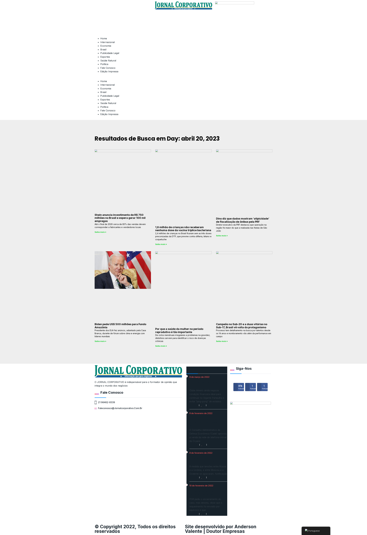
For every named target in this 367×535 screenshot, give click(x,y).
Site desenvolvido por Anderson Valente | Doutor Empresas (220, 529)
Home (103, 38)
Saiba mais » (100, 232)
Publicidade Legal (109, 53)
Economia (105, 45)
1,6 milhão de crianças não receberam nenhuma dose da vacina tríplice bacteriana (183, 229)
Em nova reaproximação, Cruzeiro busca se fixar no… (206, 384)
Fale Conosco (107, 67)
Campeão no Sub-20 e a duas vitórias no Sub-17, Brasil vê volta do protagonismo (241, 326)
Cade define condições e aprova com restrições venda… (204, 422)
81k (241, 387)
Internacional (107, 42)
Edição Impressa (109, 71)
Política (104, 64)
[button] (138, 77)
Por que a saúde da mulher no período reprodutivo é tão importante (179, 330)
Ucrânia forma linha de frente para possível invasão (207, 460)
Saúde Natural (108, 60)
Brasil (103, 49)
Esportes (105, 56)
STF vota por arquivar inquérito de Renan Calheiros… (208, 493)
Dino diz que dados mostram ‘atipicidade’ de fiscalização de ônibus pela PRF (242, 220)
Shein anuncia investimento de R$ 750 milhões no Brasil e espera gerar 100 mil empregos (120, 218)
